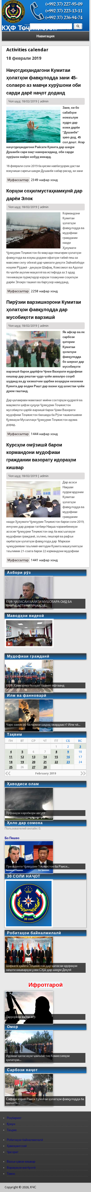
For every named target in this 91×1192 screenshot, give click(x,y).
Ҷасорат (12, 1152)
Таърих (12, 1130)
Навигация (45, 36)
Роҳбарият (14, 1118)
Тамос (11, 1173)
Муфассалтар (18, 180)
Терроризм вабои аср (20, 1017)
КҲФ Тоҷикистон (29, 28)
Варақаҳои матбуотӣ (21, 1167)
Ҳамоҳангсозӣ (17, 1146)
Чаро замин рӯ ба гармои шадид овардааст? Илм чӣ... (43, 724)
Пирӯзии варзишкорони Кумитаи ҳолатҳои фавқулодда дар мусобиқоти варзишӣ (43, 309)
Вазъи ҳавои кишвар (21, 1161)
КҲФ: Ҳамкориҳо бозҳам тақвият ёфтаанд (35, 685)
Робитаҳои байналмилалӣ (25, 1140)
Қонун (11, 1124)
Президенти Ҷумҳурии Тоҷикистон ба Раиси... (37, 866)
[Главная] (13, 22)
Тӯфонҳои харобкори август (25, 813)
